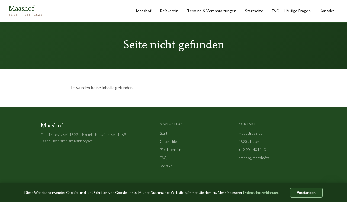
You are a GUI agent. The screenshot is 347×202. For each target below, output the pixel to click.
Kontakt (326, 10)
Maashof (143, 10)
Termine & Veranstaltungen (211, 10)
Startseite (254, 10)
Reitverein (169, 10)
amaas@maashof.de (254, 158)
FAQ (163, 158)
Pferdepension (170, 150)
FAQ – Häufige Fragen (291, 10)
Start (163, 133)
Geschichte (168, 141)
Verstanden (306, 193)
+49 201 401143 (252, 150)
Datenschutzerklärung (260, 192)
